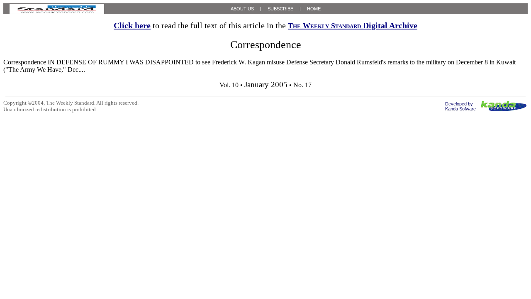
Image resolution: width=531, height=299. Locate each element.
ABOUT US (242, 8)
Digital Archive (352, 25)
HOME (314, 8)
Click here (132, 25)
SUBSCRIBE (280, 8)
